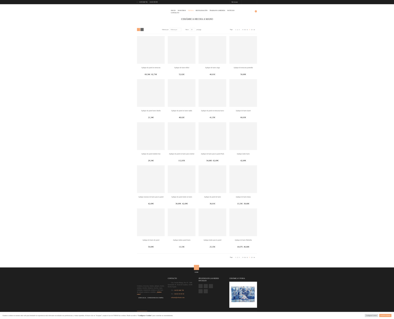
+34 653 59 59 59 (179, 294)
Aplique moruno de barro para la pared (150, 197)
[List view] (142, 29)
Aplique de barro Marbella (243, 240)
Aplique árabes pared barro (181, 240)
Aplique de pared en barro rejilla (181, 111)
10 (245, 29)
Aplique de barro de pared (150, 240)
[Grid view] (138, 29)
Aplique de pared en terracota (150, 67)
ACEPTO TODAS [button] (385, 315)
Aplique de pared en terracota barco (212, 111)
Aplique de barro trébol (181, 67)
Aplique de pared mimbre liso (150, 154)
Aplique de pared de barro (212, 197)
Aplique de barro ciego (212, 67)
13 (252, 29)
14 (254, 29)
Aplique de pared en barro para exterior (181, 154)
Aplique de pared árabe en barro (181, 197)
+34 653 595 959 (153, 2)
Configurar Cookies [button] (371, 315)
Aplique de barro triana (243, 197)
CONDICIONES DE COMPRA (155, 297)
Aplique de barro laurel (243, 111)
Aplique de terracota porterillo (243, 67)
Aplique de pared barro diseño (151, 111)
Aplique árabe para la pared (212, 240)
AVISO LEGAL (142, 297)
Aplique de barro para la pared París (212, 154)
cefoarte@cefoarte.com (177, 297)
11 (247, 29)
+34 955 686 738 (143, 2)
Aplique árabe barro (243, 154)
